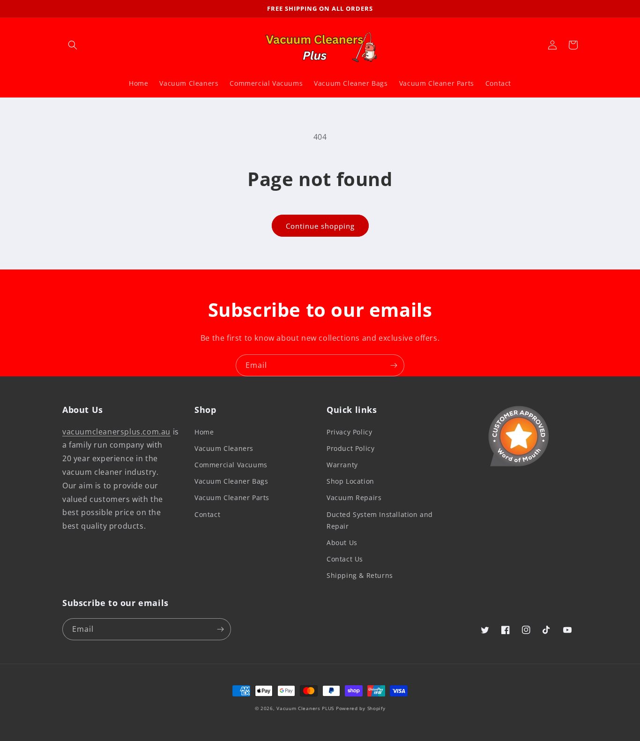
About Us (342, 542)
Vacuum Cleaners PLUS (305, 708)
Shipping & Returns (360, 575)
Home (204, 431)
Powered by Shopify (361, 708)
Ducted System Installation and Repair (380, 520)
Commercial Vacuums (231, 464)
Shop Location (350, 481)
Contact (207, 514)
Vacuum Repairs (354, 497)
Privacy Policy (349, 431)
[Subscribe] (393, 365)
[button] (72, 45)
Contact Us (345, 558)
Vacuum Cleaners (223, 448)
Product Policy (350, 448)
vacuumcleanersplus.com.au (116, 432)
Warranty (342, 464)
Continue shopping (320, 226)
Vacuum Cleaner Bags (231, 481)
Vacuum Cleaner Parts (231, 497)
